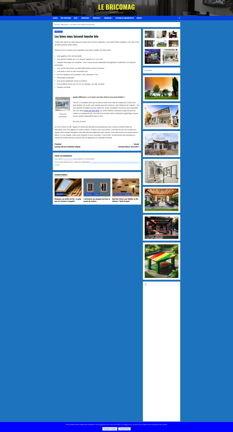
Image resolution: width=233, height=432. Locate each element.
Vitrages (96, 194)
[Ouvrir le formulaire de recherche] (179, 18)
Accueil (55, 18)
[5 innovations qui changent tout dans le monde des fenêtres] (96, 187)
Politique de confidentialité (124, 18)
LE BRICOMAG (116, 7)
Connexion (148, 70)
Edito (75, 18)
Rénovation (107, 18)
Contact (139, 18)
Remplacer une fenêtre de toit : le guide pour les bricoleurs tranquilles (68, 200)
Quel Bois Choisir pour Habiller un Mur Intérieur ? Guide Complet (125, 200)
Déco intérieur (118, 194)
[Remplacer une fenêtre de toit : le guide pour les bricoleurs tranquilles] (68, 187)
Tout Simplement (66, 18)
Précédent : (67, 145)
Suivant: (128, 145)
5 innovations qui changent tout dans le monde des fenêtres (96, 200)
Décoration (85, 18)
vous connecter (68, 159)
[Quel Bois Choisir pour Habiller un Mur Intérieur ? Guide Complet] (125, 187)
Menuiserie (96, 18)
